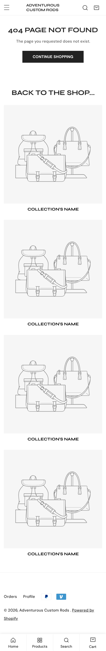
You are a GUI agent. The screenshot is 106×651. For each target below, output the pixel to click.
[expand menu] (6, 7)
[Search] (85, 7)
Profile (29, 596)
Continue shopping (53, 56)
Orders (10, 596)
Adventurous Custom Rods (44, 610)
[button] (96, 7)
